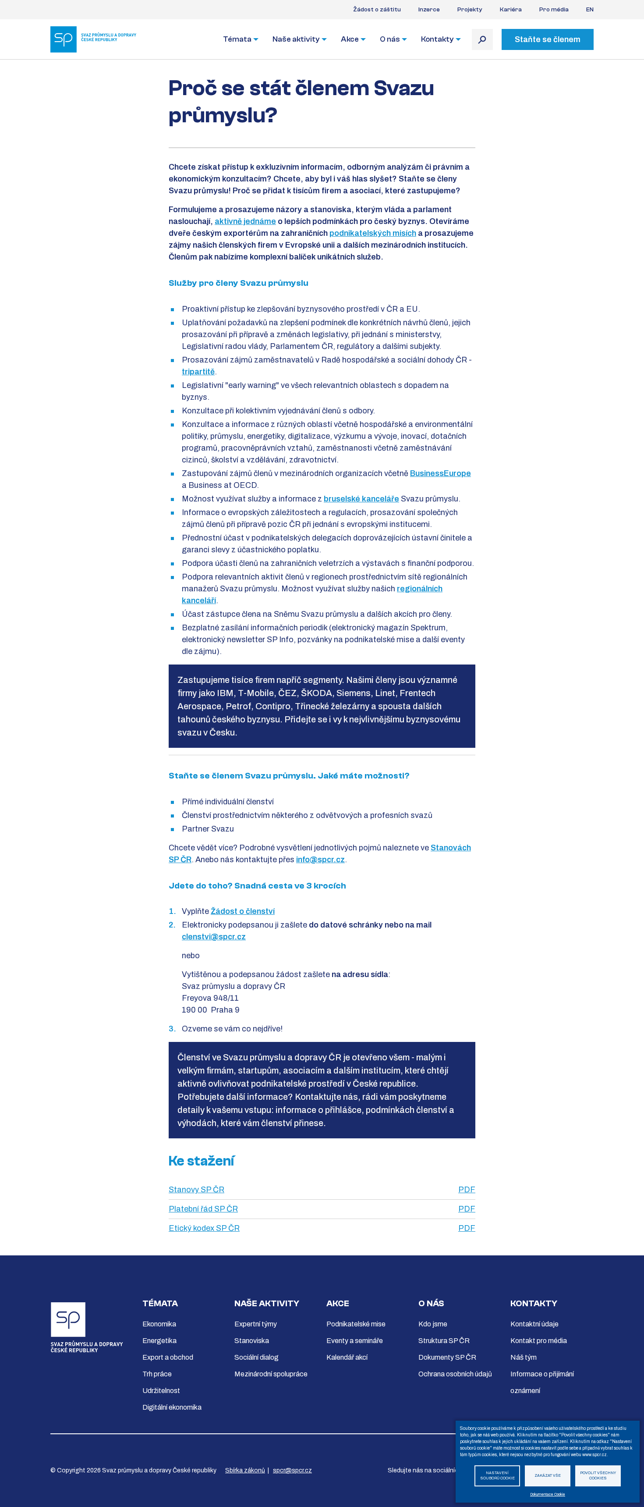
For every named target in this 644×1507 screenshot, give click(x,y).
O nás (390, 39)
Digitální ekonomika (172, 1407)
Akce (350, 39)
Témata (237, 39)
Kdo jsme (432, 1324)
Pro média (554, 9)
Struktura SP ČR (444, 1340)
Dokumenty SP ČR (447, 1357)
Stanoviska (251, 1340)
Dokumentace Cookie (547, 1494)
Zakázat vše (547, 1476)
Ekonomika (159, 1324)
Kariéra (511, 9)
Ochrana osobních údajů (455, 1374)
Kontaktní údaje (534, 1324)
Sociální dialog (256, 1357)
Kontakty (437, 39)
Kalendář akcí (347, 1357)
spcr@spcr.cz (292, 1470)
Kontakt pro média (538, 1340)
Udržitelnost (161, 1390)
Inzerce (429, 9)
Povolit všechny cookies (598, 1476)
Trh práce (157, 1374)
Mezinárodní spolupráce (271, 1374)
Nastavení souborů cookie (497, 1476)
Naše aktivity (296, 39)
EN (590, 9)
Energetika (159, 1340)
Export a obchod (167, 1357)
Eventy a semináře (354, 1340)
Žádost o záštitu (377, 9)
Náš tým (523, 1357)
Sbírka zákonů (245, 1470)
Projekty (469, 9)
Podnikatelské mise (356, 1324)
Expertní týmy (255, 1324)
